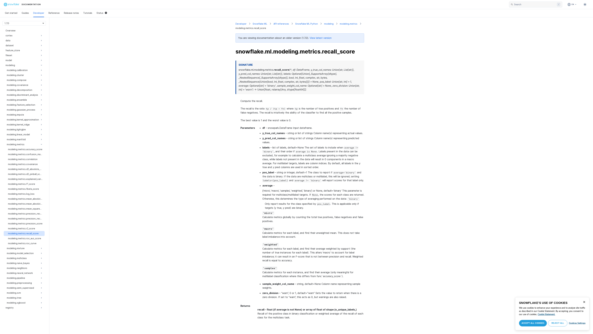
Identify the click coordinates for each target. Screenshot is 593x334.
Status (100, 13)
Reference (54, 13)
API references (281, 23)
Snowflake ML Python (306, 23)
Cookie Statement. (546, 314)
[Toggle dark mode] (585, 4)
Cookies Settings (577, 323)
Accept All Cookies (533, 323)
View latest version (321, 37)
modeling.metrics (348, 23)
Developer (38, 13)
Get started (11, 13)
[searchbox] (535, 4)
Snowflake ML (260, 23)
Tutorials (87, 13)
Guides (25, 13)
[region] (552, 313)
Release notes (71, 13)
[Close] (584, 302)
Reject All (557, 323)
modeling (329, 23)
